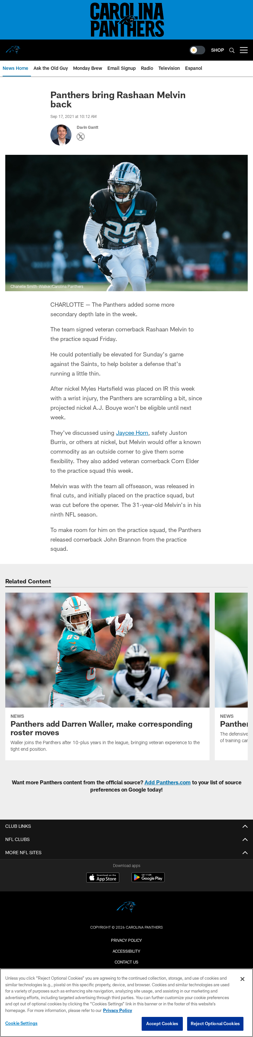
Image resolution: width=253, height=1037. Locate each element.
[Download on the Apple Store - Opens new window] (102, 878)
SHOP (217, 50)
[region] (126, 1002)
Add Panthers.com (168, 782)
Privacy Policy (126, 940)
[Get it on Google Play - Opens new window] (148, 881)
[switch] (197, 50)
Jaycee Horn (132, 432)
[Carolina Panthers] (126, 908)
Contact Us (126, 962)
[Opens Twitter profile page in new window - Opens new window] (81, 137)
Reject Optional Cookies (215, 1023)
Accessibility (126, 951)
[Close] (242, 979)
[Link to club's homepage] (13, 47)
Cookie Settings (21, 1023)
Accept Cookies (162, 1023)
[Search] (232, 50)
